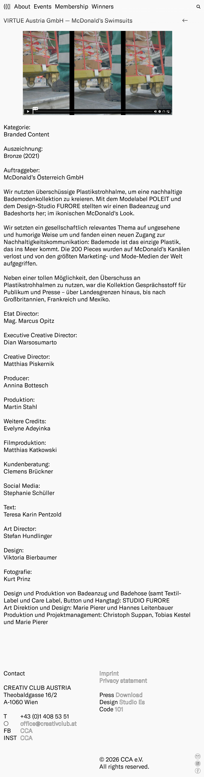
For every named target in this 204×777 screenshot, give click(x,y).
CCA (26, 730)
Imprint (109, 673)
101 (119, 708)
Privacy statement (123, 680)
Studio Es (132, 701)
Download (129, 694)
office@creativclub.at (48, 723)
